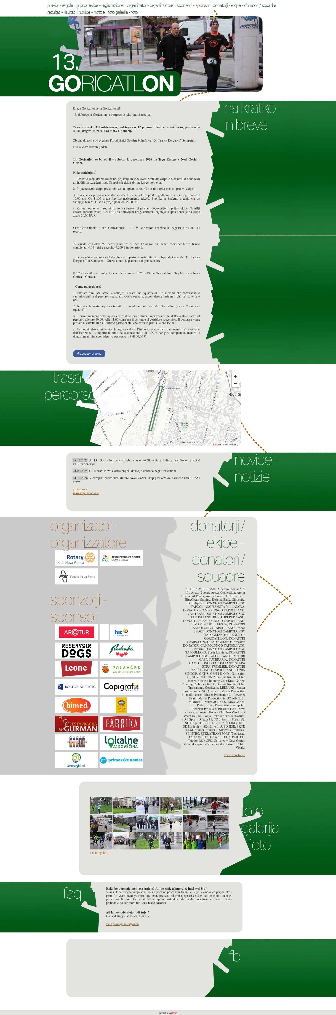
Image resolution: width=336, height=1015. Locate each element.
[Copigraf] (121, 687)
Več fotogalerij (99, 852)
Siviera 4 (238, 730)
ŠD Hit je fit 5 (212, 726)
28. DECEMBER (196, 589)
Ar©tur (173, 1012)
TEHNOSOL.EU (233, 737)
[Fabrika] (121, 724)
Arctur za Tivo (234, 596)
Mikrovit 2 (212, 701)
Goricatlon (112, 83)
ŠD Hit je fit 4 (192, 726)
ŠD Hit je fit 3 (235, 723)
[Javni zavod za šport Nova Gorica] (121, 558)
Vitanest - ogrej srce (197, 744)
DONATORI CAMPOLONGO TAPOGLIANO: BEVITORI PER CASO (218, 615)
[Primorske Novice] (121, 760)
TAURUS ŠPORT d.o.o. (204, 737)
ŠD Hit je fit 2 (214, 723)
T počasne (237, 733)
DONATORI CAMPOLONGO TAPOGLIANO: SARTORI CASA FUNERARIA (215, 655)
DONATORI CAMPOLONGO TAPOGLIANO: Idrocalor (216, 640)
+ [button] (235, 376)
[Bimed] (76, 705)
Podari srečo (205, 705)
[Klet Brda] (121, 705)
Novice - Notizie (256, 468)
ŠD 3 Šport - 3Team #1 (197, 719)
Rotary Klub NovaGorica (225, 712)
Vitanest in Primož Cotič (227, 744)
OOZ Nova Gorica (232, 701)
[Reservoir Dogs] (76, 651)
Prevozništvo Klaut (204, 709)
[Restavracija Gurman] (76, 724)
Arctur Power (214, 596)
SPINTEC (192, 733)
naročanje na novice (86, 493)
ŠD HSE (229, 726)
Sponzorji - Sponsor (78, 608)
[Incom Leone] (76, 669)
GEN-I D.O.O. (220, 673)
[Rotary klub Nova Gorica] (76, 558)
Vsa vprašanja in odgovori (122, 924)
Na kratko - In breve (253, 116)
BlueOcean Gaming (197, 599)
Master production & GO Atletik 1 (214, 689)
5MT (212, 589)
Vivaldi (240, 747)
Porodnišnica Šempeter (229, 705)
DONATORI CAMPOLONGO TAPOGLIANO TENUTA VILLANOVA (218, 605)
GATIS (203, 673)
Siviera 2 (211, 730)
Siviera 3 (225, 730)
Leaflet (217, 444)
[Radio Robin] (76, 742)
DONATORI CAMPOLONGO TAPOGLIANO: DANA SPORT (218, 627)
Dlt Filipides (195, 603)
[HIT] (121, 632)
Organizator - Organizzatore (88, 534)
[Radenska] (121, 651)
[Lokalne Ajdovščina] (121, 742)
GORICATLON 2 (203, 677)
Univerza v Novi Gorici (229, 740)
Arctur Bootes (200, 592)
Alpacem (223, 589)
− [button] (235, 383)
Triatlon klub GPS (200, 740)
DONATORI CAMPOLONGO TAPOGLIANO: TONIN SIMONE (215, 670)
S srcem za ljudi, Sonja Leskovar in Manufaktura (214, 714)
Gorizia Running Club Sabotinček (213, 682)
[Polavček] (121, 669)
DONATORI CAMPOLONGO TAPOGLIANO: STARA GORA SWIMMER (217, 663)
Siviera (199, 730)
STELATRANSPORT (215, 733)
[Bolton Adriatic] (76, 687)
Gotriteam (211, 687)
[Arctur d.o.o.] (76, 632)
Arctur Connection (223, 592)
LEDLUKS (227, 687)
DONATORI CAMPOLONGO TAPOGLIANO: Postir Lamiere (215, 650)
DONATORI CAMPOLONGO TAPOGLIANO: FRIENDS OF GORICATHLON (224, 634)
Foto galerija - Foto (259, 827)
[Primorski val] (76, 760)
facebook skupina (90, 354)
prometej (201, 712)
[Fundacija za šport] (76, 576)
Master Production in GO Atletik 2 (221, 698)
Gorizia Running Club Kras (216, 680)
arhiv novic (80, 489)
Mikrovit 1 (196, 701)
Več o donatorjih (234, 755)
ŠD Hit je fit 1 (194, 723)
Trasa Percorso (70, 386)
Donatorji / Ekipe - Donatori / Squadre (217, 551)
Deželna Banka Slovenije (228, 599)
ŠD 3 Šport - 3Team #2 (229, 719)
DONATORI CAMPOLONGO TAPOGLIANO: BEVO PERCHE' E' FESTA (214, 622)
